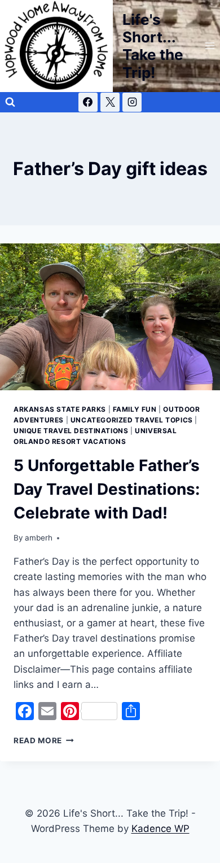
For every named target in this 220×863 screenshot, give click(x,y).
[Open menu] (209, 46)
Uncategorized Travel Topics (132, 420)
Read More (44, 740)
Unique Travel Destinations (71, 430)
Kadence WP (160, 828)
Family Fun (135, 409)
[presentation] (110, 316)
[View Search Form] (10, 102)
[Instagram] (132, 102)
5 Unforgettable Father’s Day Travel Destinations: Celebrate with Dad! (107, 489)
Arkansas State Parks (60, 409)
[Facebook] (88, 102)
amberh (38, 537)
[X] (110, 102)
